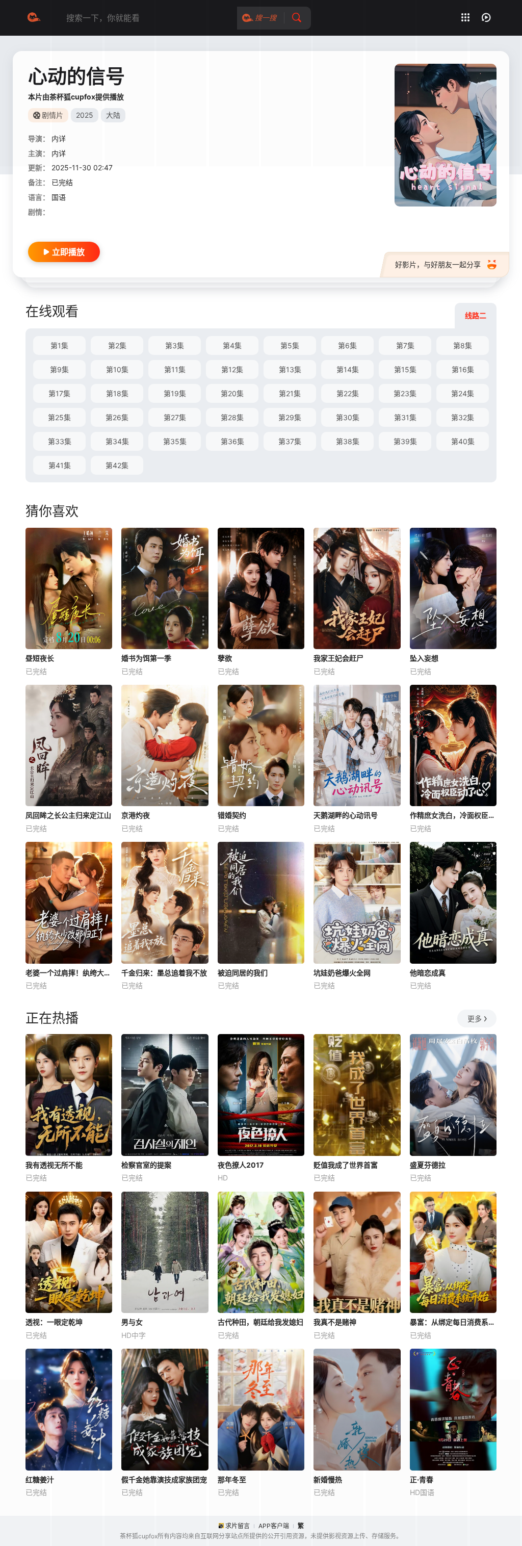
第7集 (405, 345)
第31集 (405, 417)
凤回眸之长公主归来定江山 (68, 815)
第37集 (289, 441)
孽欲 (225, 658)
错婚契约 (232, 815)
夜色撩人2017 (241, 1165)
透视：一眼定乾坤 (54, 1322)
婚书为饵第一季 (146, 658)
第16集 (463, 369)
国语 (58, 197)
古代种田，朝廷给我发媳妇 (260, 1322)
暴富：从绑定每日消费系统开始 (453, 1322)
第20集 (232, 393)
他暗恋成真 (428, 972)
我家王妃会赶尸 (338, 658)
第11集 (175, 369)
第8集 (462, 345)
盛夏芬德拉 (428, 1165)
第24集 (462, 393)
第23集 (405, 393)
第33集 (59, 441)
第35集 (175, 441)
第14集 (347, 369)
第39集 (405, 441)
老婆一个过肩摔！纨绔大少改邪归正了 (68, 972)
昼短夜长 (39, 658)
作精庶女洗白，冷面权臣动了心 (453, 815)
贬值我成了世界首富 (346, 1165)
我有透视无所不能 (54, 1165)
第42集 (117, 465)
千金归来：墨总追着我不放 (164, 972)
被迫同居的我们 (243, 972)
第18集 (117, 393)
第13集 (290, 369)
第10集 (117, 369)
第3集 (174, 345)
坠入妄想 (424, 658)
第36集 (232, 441)
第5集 (289, 345)
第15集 (405, 369)
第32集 (462, 417)
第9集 (59, 369)
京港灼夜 (135, 815)
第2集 (117, 345)
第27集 (175, 417)
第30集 (347, 417)
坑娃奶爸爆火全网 (342, 972)
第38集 (347, 441)
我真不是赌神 (335, 1322)
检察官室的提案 (146, 1165)
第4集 (232, 345)
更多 (474, 1018)
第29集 (289, 417)
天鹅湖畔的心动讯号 (346, 815)
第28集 (232, 417)
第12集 (232, 369)
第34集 (117, 441)
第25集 (59, 417)
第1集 (59, 345)
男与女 (132, 1322)
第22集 (347, 393)
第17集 (59, 393)
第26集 (117, 417)
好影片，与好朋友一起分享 (438, 264)
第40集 (463, 441)
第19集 (175, 393)
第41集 (59, 465)
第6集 (347, 345)
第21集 (290, 393)
